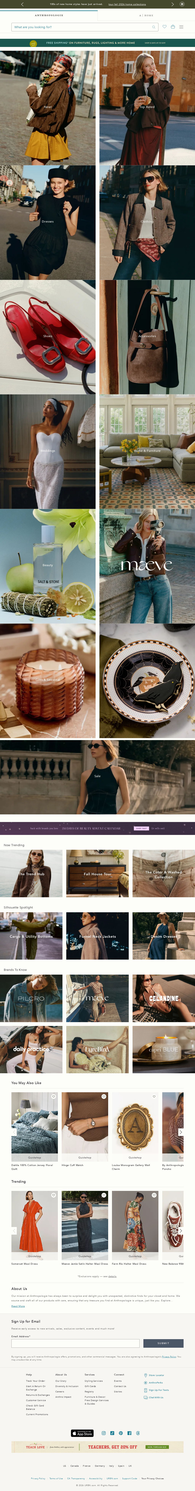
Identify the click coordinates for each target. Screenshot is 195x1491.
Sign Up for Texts (159, 1390)
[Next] (180, 1132)
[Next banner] (173, 4)
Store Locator (156, 1375)
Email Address (20, 1336)
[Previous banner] (22, 4)
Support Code (129, 1478)
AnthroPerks (156, 1382)
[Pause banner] (182, 4)
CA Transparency (76, 1478)
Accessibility (95, 1478)
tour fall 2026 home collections (127, 4)
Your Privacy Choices (152, 1478)
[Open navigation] (181, 27)
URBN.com (112, 1478)
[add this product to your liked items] (53, 1096)
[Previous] (14, 1132)
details (112, 1276)
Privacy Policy (169, 1356)
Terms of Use (56, 1478)
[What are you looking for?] (153, 27)
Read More (18, 1306)
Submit (163, 1343)
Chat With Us (156, 1397)
